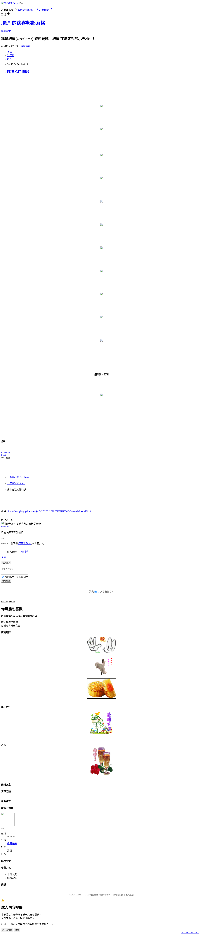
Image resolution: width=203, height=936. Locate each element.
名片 (9, 59)
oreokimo (5, 526)
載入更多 (6, 563)
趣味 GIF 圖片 (18, 72)
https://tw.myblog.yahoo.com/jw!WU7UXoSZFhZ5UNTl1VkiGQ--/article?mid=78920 (49, 511)
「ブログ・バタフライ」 (190, 932)
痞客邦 (22, 543)
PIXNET (79, 895)
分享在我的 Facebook (18, 477)
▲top (4, 557)
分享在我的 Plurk (16, 483)
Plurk (3, 455)
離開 (17, 930)
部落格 (10, 55)
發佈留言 (6, 581)
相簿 (9, 52)
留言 (28, 543)
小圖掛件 (24, 551)
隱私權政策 (118, 895)
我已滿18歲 (7, 930)
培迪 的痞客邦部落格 (23, 23)
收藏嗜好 (25, 46)
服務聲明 (130, 895)
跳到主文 (6, 31)
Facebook (5, 452)
